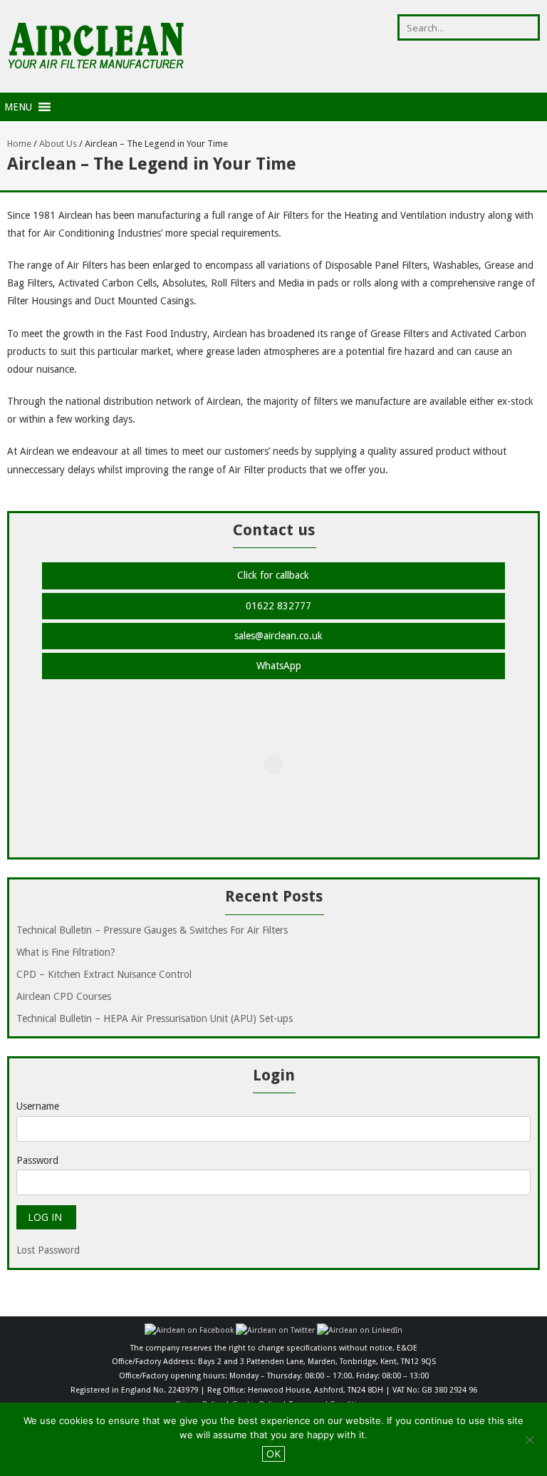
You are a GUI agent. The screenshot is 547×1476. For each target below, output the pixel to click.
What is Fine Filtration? (65, 952)
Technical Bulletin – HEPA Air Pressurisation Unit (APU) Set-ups (154, 1018)
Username (37, 1106)
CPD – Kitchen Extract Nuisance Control (104, 974)
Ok (273, 1453)
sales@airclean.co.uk (277, 635)
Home (19, 143)
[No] (529, 1440)
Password (37, 1160)
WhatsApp (277, 665)
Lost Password (48, 1250)
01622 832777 (277, 605)
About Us (58, 143)
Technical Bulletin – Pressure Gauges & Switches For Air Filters (152, 930)
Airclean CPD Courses (63, 996)
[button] (18, 107)
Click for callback (273, 575)
